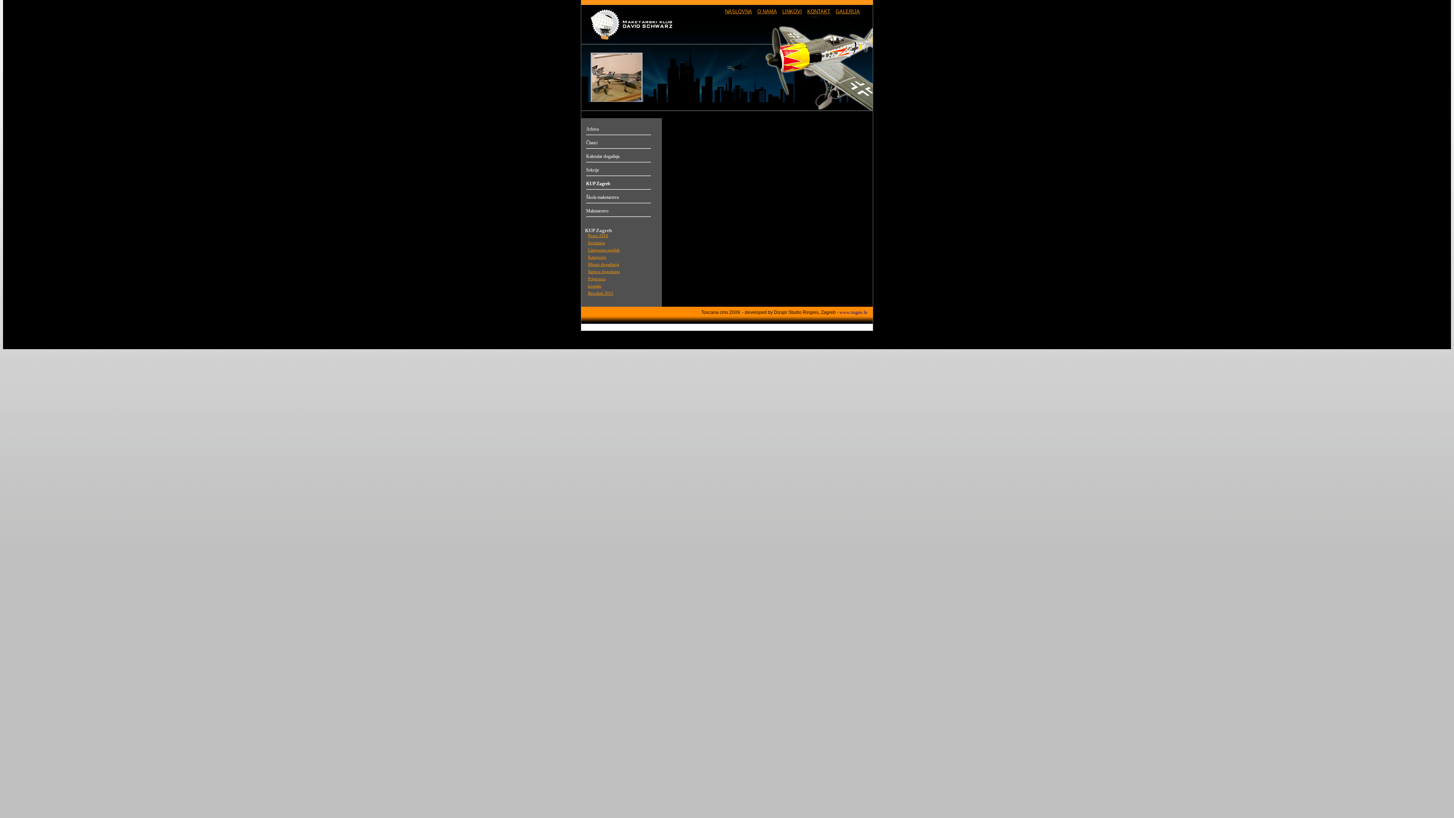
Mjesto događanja (603, 264)
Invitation (596, 243)
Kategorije (597, 257)
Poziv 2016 (598, 236)
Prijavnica (596, 279)
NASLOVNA (738, 11)
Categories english (604, 250)
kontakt (594, 286)
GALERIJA (848, 11)
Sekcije (592, 170)
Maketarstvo (597, 211)
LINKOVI (792, 11)
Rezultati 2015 (600, 293)
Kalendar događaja (602, 156)
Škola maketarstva (602, 197)
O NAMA (767, 11)
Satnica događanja (604, 272)
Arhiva (592, 129)
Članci (592, 142)
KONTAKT (818, 11)
